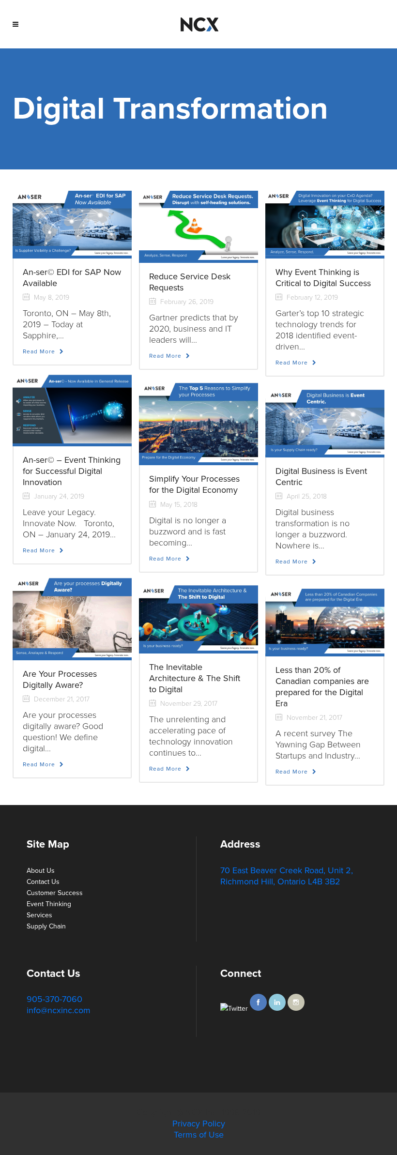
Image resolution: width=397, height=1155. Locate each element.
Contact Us (43, 882)
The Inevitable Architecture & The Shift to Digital (194, 678)
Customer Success (55, 893)
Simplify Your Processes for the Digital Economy (194, 484)
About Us (41, 870)
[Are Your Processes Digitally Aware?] (72, 615)
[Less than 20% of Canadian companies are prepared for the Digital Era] (324, 619)
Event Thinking (49, 904)
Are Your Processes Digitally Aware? (60, 679)
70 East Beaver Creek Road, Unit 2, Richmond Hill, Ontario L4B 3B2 (286, 876)
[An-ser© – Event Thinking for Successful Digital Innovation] (72, 408)
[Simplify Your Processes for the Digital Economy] (198, 420)
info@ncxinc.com (59, 1010)
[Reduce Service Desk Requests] (198, 225)
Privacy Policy (198, 1123)
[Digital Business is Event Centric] (324, 420)
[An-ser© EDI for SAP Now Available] (72, 222)
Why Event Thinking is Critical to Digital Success (323, 278)
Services (39, 915)
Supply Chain (46, 926)
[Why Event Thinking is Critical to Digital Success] (324, 222)
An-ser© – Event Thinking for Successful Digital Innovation (72, 471)
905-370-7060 (54, 999)
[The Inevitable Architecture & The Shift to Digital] (198, 615)
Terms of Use (199, 1134)
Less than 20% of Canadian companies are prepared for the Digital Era (322, 687)
